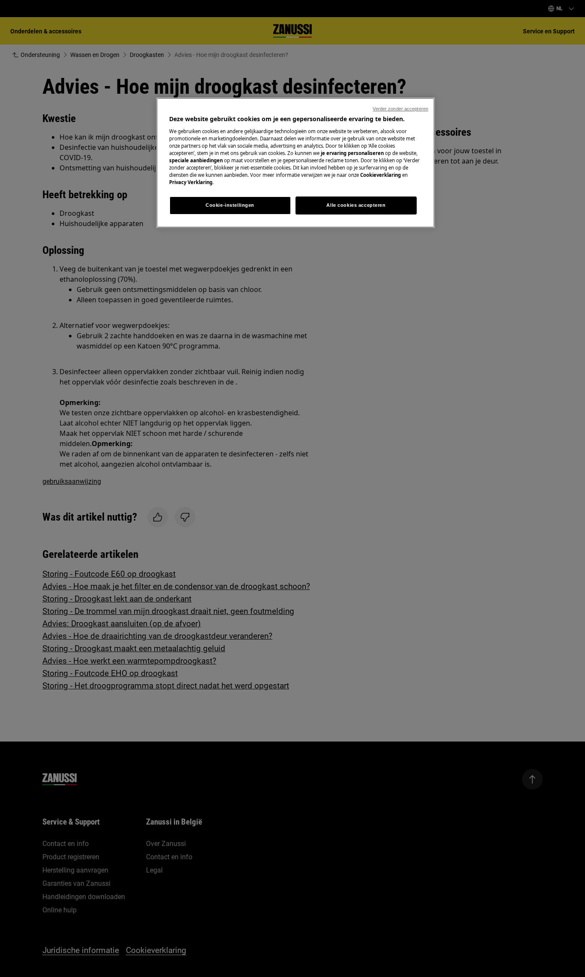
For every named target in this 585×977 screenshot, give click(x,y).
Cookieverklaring (380, 175)
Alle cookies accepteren (355, 205)
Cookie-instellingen (230, 205)
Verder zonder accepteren (400, 108)
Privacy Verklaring (190, 182)
